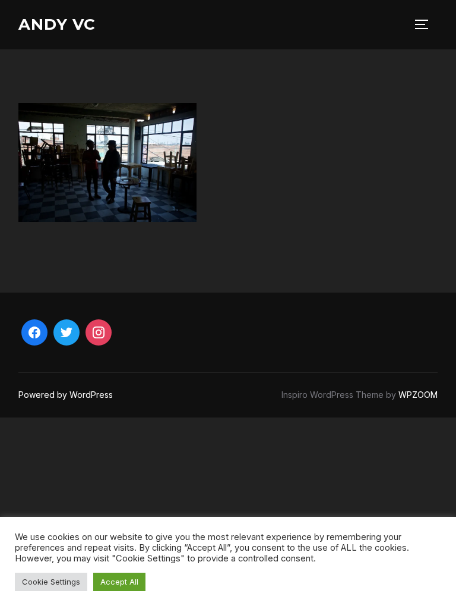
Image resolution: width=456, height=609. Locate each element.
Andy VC (57, 24)
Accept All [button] (119, 581)
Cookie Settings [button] (51, 581)
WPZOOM (418, 395)
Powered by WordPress (65, 395)
